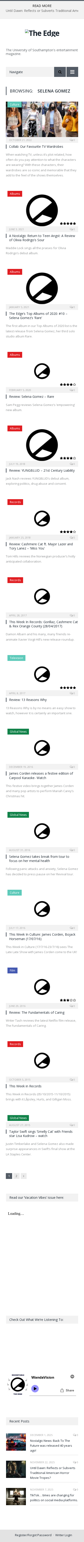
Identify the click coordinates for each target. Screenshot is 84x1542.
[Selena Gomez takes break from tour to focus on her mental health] (42, 831)
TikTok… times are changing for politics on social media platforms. (54, 1497)
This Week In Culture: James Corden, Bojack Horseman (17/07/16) (42, 936)
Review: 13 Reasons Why (28, 699)
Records (15, 502)
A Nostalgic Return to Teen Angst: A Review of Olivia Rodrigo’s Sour (42, 238)
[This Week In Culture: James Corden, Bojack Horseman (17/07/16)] (42, 909)
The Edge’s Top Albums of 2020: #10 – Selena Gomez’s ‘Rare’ (38, 315)
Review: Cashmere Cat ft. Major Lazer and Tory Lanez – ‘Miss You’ (41, 546)
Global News (18, 732)
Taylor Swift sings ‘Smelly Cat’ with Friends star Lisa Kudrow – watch (41, 1133)
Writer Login (63, 1535)
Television (16, 658)
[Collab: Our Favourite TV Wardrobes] (42, 121)
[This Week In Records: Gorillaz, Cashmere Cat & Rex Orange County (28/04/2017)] (42, 596)
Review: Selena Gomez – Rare (31, 396)
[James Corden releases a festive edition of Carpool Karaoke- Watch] (42, 748)
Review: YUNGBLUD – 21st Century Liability (42, 470)
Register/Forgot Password (33, 1535)
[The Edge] (42, 32)
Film (12, 970)
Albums (15, 194)
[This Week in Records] (42, 1060)
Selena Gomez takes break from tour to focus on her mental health (39, 858)
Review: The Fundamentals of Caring (36, 1012)
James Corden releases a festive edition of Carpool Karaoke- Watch (41, 775)
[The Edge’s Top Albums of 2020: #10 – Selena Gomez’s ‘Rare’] (42, 288)
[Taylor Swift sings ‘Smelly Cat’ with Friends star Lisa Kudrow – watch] (42, 1120)
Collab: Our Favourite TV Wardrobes (36, 146)
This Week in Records (25, 1086)
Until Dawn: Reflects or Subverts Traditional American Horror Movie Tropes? (52, 1473)
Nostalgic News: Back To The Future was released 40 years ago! (51, 1446)
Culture (14, 104)
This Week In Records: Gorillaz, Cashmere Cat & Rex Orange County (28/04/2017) (43, 624)
